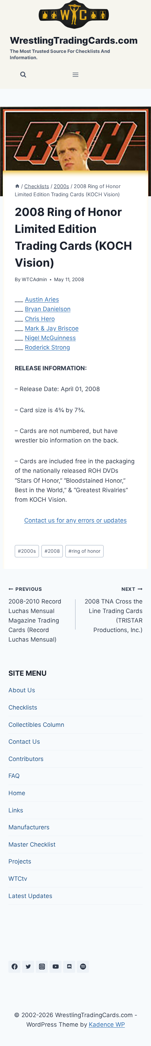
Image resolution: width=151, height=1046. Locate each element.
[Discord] (69, 967)
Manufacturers (29, 827)
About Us (21, 690)
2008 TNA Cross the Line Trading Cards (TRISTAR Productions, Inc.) (114, 609)
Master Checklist (31, 844)
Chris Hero (40, 318)
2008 (52, 551)
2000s (27, 551)
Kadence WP (107, 1024)
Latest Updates (30, 895)
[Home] (17, 186)
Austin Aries (42, 299)
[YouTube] (55, 967)
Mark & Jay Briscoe (52, 328)
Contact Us (24, 741)
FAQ (14, 775)
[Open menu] (75, 74)
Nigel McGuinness (50, 337)
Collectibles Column (36, 724)
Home (16, 793)
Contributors (26, 758)
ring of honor (84, 551)
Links (15, 810)
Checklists (22, 707)
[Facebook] (14, 967)
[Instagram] (42, 967)
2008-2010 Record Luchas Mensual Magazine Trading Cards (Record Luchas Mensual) (34, 614)
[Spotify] (83, 967)
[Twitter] (28, 967)
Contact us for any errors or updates (75, 520)
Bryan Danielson (48, 308)
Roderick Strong (47, 347)
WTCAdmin (34, 279)
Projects (19, 861)
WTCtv (17, 878)
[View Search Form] (23, 74)
